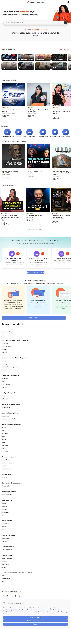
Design (3, 396)
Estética (4, 506)
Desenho (4, 527)
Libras (3, 442)
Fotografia (4, 399)
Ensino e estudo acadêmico (11, 425)
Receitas (4, 387)
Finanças (4, 466)
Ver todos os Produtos (35, 229)
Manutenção (5, 486)
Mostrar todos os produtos (34, 272)
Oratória (4, 370)
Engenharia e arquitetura (10, 413)
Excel (3, 576)
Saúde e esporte (7, 555)
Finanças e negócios (8, 457)
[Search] (65, 22)
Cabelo (3, 503)
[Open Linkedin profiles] (11, 596)
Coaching (4, 364)
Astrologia (4, 343)
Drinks (3, 381)
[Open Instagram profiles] (19, 596)
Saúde (3, 567)
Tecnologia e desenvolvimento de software (17, 573)
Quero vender (33, 318)
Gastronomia (5, 384)
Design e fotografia (8, 393)
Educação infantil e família (10, 404)
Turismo (4, 477)
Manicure (4, 509)
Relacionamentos (7, 547)
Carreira (3, 361)
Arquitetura (5, 416)
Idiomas (3, 439)
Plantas (4, 541)
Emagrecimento (6, 558)
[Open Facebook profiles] (3, 596)
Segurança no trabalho (8, 419)
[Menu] (2, 2)
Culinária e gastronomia (10, 375)
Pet (2, 335)
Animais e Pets (6, 332)
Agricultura (5, 538)
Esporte (4, 561)
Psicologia (4, 451)
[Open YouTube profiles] (15, 596)
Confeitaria (4, 378)
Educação (4, 433)
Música (3, 530)
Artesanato (5, 524)
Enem (3, 436)
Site (2, 582)
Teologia (4, 352)
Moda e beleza (6, 500)
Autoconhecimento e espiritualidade (14, 340)
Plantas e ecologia (8, 535)
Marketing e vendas (8, 492)
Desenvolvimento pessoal (10, 367)
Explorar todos (63, 49)
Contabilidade (5, 460)
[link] (9, 57)
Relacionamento (6, 550)
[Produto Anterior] (2, 95)
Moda (3, 515)
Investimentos (6, 469)
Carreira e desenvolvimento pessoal (14, 358)
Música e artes (6, 521)
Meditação (4, 349)
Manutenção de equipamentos (12, 483)
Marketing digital (6, 495)
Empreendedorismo (7, 463)
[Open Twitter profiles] (7, 596)
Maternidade (5, 407)
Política (3, 448)
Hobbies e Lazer (7, 474)
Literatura (4, 445)
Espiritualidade (6, 346)
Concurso (4, 428)
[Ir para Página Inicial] (35, 2)
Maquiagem (5, 512)
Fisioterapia (5, 564)
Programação (5, 579)
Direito (3, 431)
